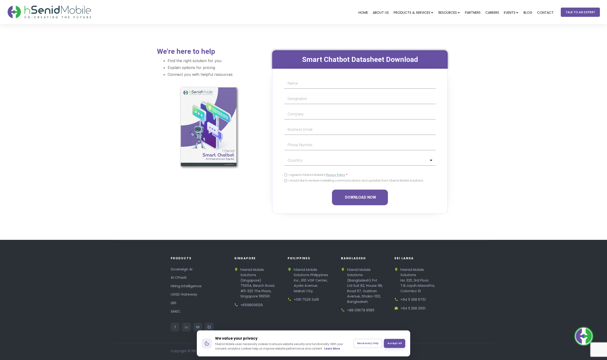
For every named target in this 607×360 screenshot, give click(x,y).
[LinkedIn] (186, 327)
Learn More (332, 349)
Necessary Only (367, 343)
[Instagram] (209, 327)
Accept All (394, 343)
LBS (173, 302)
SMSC (176, 311)
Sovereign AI (181, 269)
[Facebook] (175, 327)
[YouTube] (197, 327)
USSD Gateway (184, 294)
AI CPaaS (179, 277)
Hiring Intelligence (186, 285)
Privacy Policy (335, 175)
